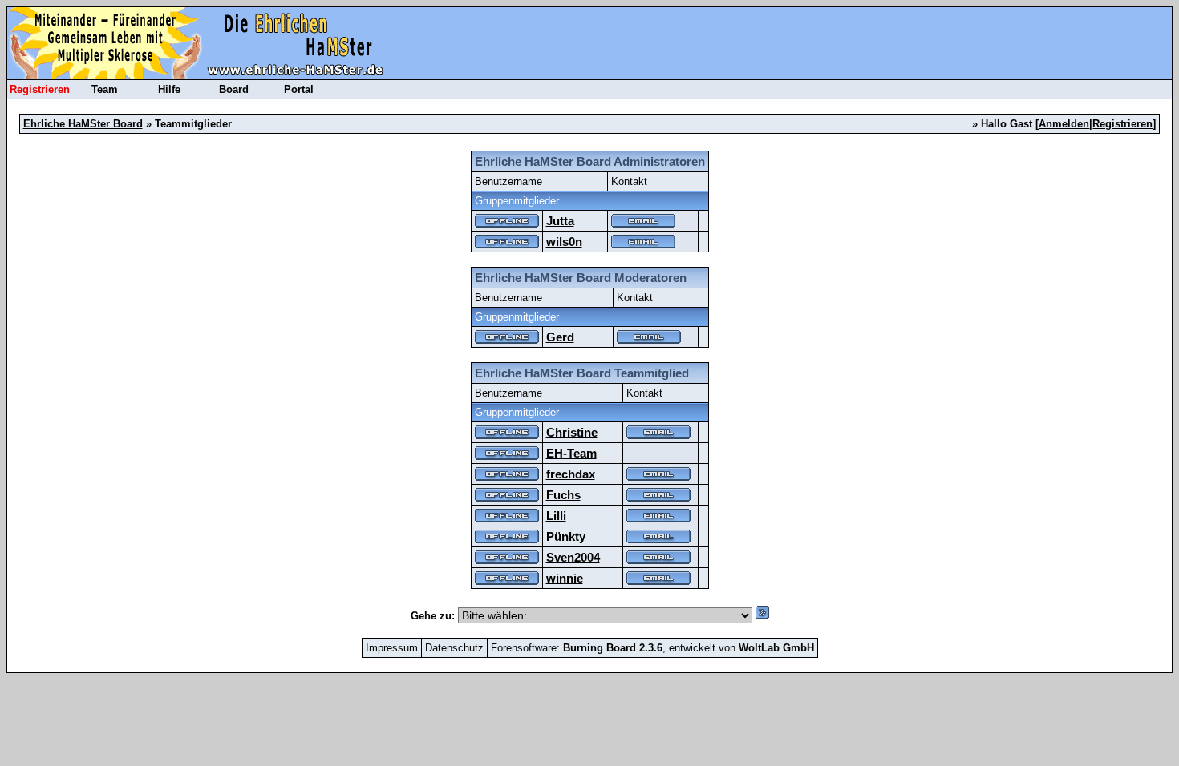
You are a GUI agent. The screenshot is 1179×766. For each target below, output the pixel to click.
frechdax (570, 474)
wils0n (564, 241)
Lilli (556, 515)
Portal (299, 89)
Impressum (392, 648)
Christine (572, 432)
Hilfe (169, 89)
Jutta (560, 221)
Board (234, 89)
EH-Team (571, 453)
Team (104, 89)
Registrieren (40, 89)
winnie (564, 578)
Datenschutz (454, 648)
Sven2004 (573, 557)
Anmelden (1064, 124)
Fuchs (563, 495)
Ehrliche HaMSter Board (83, 124)
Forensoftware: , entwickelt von (652, 648)
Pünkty (565, 536)
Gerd (560, 337)
